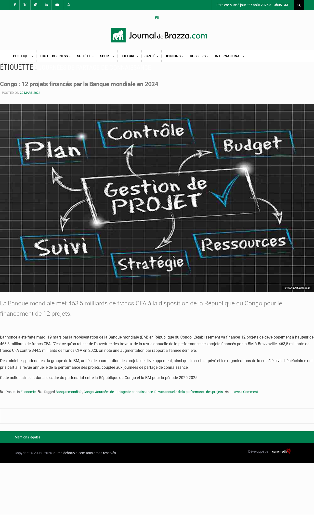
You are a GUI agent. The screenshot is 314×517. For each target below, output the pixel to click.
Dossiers (198, 56)
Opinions (173, 56)
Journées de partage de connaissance (124, 392)
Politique (22, 56)
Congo (89, 392)
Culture (128, 56)
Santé (150, 56)
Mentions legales (27, 437)
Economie (28, 392)
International (228, 56)
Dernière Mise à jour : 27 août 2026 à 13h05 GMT (253, 5)
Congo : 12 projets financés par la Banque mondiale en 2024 (79, 84)
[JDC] (159, 35)
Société (84, 56)
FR (157, 18)
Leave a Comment (244, 392)
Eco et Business (54, 56)
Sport (106, 56)
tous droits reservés (101, 453)
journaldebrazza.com (69, 453)
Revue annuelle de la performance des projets (188, 392)
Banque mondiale (69, 392)
